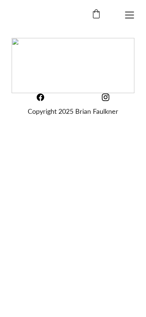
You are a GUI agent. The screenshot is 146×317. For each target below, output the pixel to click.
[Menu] (129, 15)
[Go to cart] (96, 15)
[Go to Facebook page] (44, 97)
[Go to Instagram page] (105, 97)
